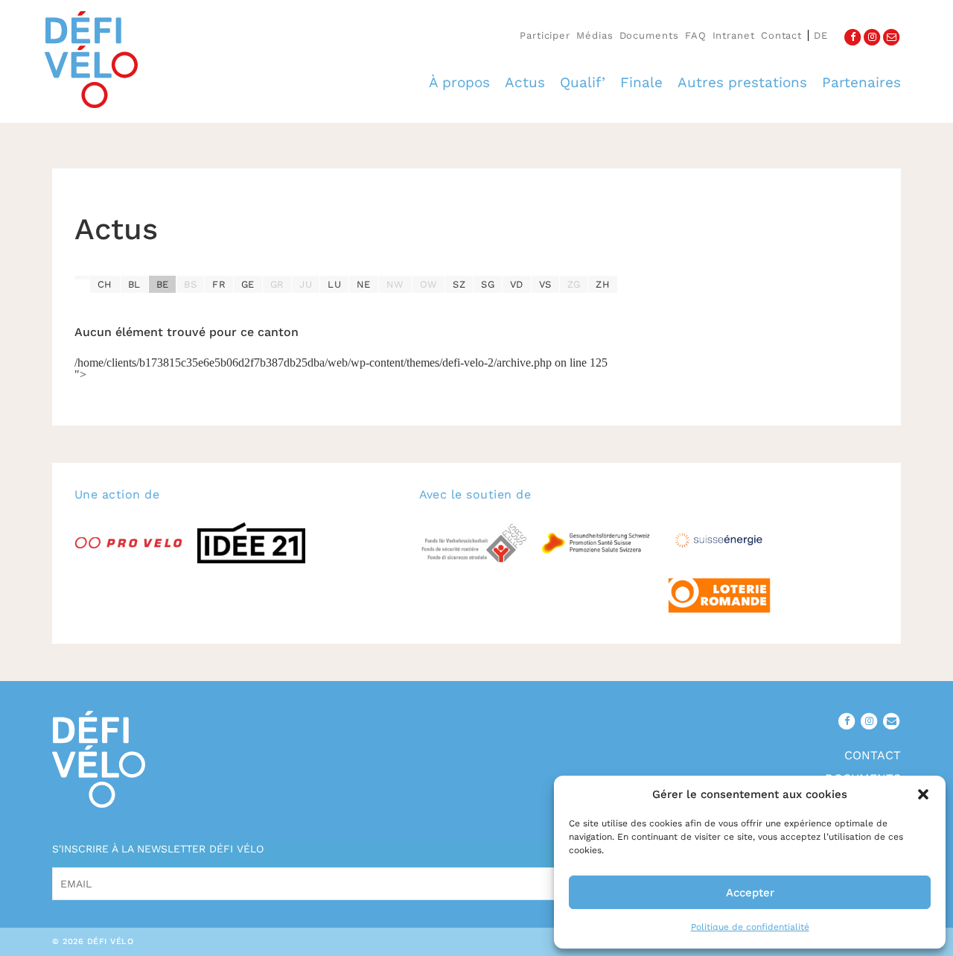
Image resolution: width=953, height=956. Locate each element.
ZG (574, 284)
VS (545, 284)
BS (190, 284)
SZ (459, 284)
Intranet (734, 35)
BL (134, 284)
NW (395, 284)
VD (516, 284)
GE (248, 284)
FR (219, 284)
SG (487, 284)
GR (277, 284)
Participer (545, 35)
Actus (525, 82)
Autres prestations (742, 82)
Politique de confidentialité (750, 927)
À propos (459, 82)
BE (162, 284)
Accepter (750, 892)
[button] (923, 794)
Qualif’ (582, 82)
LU (334, 284)
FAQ (696, 35)
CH (105, 284)
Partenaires (861, 82)
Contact (781, 35)
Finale (641, 82)
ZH (603, 284)
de (821, 35)
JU (305, 284)
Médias (594, 35)
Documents (649, 35)
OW (429, 284)
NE (364, 284)
